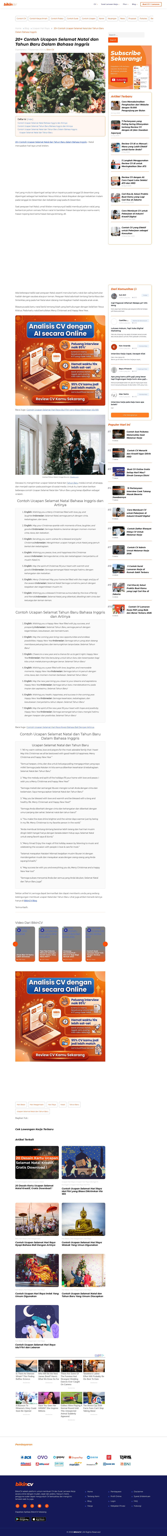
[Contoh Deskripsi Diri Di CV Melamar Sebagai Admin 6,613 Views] (95, 931)
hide (30, 119)
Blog (134, 4)
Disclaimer (138, 1491)
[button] (105, 944)
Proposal (132, 18)
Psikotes (143, 18)
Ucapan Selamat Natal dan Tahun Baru (32, 1111)
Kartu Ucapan (34, 1182)
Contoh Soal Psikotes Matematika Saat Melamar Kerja (138, 435)
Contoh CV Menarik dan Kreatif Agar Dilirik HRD (139, 453)
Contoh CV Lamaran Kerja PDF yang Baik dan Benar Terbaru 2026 (139, 610)
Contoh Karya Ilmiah (38, 18)
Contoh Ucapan (88, 18)
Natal (63, 1104)
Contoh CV (21, 18)
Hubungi (137, 1506)
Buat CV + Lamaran (151, 4)
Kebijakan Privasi (118, 1506)
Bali (17, 1239)
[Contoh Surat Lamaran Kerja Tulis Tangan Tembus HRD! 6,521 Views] (72, 932)
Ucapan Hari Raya (41, 28)
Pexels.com (74, 477)
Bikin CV (50, 50)
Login (113, 1501)
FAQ (136, 1501)
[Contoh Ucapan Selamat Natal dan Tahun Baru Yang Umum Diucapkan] (83, 1270)
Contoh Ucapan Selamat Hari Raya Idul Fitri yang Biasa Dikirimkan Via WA (63, 410)
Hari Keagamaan (37, 1104)
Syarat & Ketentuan (142, 1496)
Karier (101, 18)
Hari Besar (21, 1104)
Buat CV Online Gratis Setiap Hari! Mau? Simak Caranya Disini (138, 472)
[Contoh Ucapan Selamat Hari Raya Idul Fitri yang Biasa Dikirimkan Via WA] (83, 1162)
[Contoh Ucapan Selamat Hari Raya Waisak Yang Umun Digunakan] (83, 1219)
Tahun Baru (72, 483)
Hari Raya (52, 1104)
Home (18, 28)
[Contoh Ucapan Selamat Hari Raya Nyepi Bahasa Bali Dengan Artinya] (37, 1219)
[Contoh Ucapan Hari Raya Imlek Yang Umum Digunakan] (37, 1270)
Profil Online (116, 1496)
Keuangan (112, 18)
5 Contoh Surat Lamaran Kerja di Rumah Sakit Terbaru (138, 569)
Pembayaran (116, 1491)
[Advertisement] (60, 170)
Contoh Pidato (57, 18)
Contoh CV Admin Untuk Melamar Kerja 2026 (138, 550)
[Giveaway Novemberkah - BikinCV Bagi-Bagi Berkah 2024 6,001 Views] (49, 932)
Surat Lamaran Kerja (109, 4)
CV (95, 4)
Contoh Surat (72, 18)
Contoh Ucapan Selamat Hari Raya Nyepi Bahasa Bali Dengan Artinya (60, 727)
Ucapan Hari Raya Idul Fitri (82, 1189)
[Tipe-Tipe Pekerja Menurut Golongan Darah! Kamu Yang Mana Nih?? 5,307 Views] (25, 932)
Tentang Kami (93, 1496)
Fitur (125, 4)
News (122, 18)
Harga (90, 1506)
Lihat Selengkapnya (130, 415)
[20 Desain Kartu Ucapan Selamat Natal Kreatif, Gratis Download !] (37, 1162)
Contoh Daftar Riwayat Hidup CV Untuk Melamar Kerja (139, 532)
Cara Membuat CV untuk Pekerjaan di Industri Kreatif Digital (138, 513)
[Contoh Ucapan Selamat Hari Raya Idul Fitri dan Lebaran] (37, 1321)
